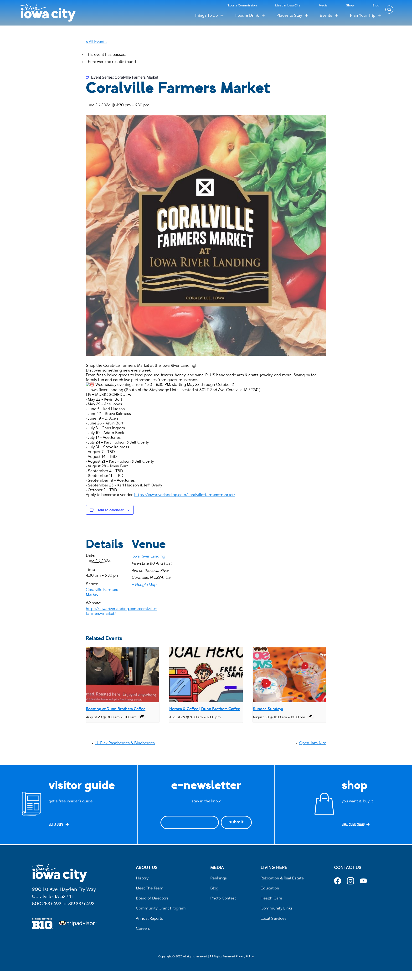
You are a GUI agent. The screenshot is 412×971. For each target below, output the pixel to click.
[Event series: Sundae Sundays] (310, 716)
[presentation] (122, 674)
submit (236, 822)
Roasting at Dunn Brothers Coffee (115, 709)
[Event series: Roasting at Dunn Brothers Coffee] (142, 716)
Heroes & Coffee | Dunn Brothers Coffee (204, 709)
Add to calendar (111, 509)
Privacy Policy (245, 956)
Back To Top (406, 348)
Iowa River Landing (148, 556)
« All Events (96, 42)
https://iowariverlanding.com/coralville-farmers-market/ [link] (184, 495)
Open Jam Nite (312, 743)
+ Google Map (144, 585)
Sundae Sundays (268, 709)
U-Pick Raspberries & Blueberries (125, 743)
